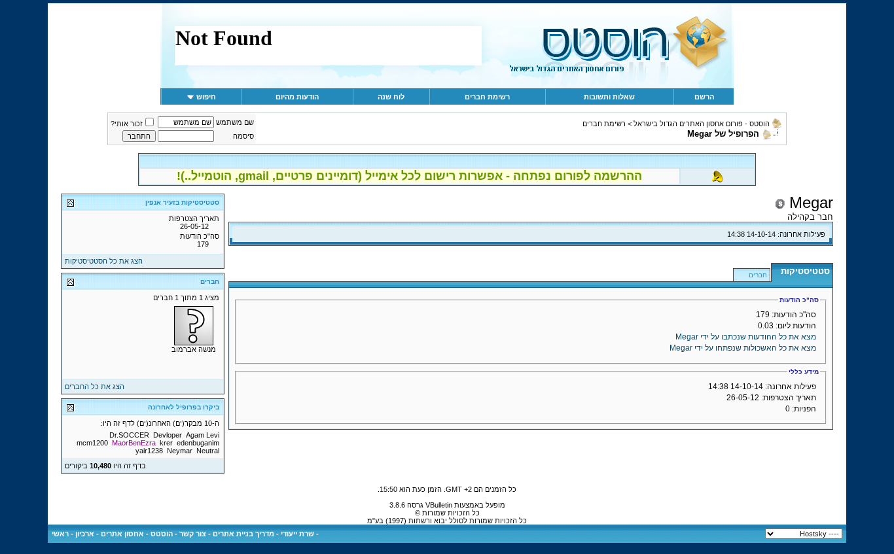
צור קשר (192, 534)
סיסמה (243, 136)
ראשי (60, 534)
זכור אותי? (127, 124)
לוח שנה (391, 97)
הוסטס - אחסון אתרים (137, 534)
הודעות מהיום (297, 97)
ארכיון (84, 534)
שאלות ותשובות (609, 97)
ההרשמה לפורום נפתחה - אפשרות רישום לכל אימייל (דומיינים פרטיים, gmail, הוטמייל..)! (409, 175)
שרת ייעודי (297, 534)
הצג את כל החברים (94, 386)
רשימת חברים (487, 97)
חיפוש (206, 97)
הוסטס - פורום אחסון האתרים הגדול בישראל (702, 124)
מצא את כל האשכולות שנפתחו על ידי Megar (743, 348)
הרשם (704, 97)
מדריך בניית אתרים (243, 534)
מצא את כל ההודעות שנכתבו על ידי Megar (745, 336)
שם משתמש (235, 122)
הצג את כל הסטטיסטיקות (104, 261)
